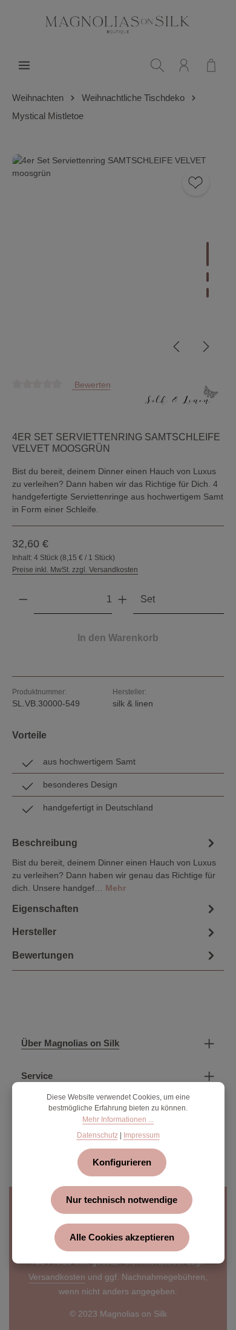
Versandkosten (56, 1277)
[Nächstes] (205, 346)
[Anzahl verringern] (23, 599)
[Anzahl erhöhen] (122, 599)
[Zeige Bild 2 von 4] (207, 277)
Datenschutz (97, 1135)
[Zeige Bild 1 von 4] (207, 254)
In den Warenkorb (118, 638)
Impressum (141, 1135)
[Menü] (24, 65)
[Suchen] (157, 65)
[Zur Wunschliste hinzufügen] (195, 182)
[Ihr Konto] (184, 65)
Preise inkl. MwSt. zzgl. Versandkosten (75, 570)
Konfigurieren (122, 1162)
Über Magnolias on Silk (70, 1043)
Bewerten (91, 384)
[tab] (115, 864)
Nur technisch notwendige (121, 1200)
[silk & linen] (181, 400)
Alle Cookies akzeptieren (122, 1237)
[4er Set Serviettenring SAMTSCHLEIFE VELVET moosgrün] (117, 259)
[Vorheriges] (177, 346)
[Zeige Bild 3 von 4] (207, 293)
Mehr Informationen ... (118, 1119)
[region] (118, 259)
